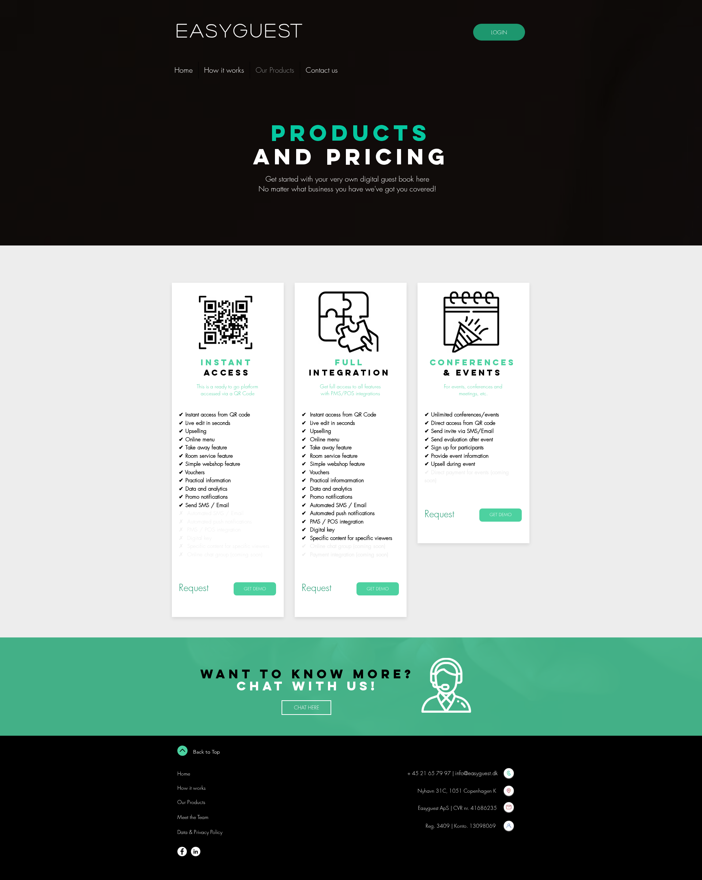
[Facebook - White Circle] (182, 851)
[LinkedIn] (195, 851)
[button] (255, 589)
